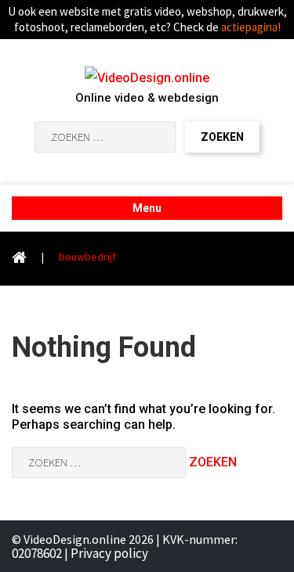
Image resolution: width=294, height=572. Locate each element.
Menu (147, 208)
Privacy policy (109, 553)
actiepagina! (251, 27)
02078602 (37, 553)
